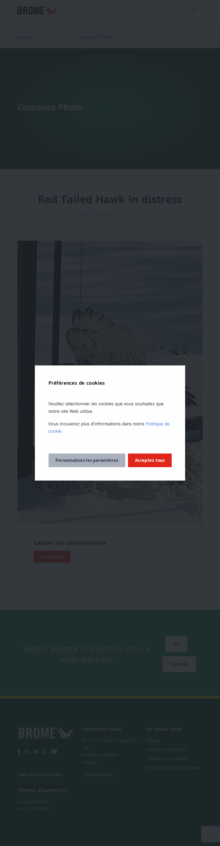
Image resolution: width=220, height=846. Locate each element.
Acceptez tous (150, 460)
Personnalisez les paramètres (87, 460)
